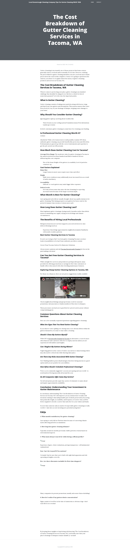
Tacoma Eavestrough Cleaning (71, 249)
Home (92, 2)
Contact (98, 2)
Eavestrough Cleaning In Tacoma (59, 338)
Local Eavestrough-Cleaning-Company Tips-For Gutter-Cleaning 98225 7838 (55, 2)
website (42, 136)
